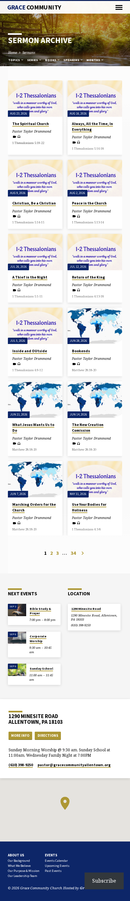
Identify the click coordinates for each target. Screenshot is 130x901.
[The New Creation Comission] (95, 399)
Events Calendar (56, 861)
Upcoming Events (57, 866)
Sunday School (41, 668)
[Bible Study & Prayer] (17, 610)
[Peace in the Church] (95, 178)
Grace (34, 7)
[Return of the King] (95, 252)
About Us (16, 855)
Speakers (71, 60)
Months (93, 60)
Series (32, 60)
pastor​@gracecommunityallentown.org (74, 764)
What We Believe (19, 866)
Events (51, 855)
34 (73, 553)
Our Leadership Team (22, 876)
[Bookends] (95, 326)
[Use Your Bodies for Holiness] (95, 479)
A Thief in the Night (29, 277)
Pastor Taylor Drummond (31, 131)
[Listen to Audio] (19, 136)
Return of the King (88, 277)
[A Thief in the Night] (35, 252)
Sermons (28, 52)
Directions (48, 735)
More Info (20, 735)
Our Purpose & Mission (23, 871)
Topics (14, 60)
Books (51, 60)
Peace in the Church (89, 203)
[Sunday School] (17, 670)
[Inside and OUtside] (35, 326)
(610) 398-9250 (81, 625)
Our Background (19, 861)
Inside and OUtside (29, 350)
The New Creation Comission (87, 427)
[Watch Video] (14, 137)
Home (12, 52)
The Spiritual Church (30, 123)
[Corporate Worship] (17, 638)
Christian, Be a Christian (34, 203)
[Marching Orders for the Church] (35, 479)
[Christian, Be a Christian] (35, 178)
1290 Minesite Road (86, 609)
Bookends (81, 350)
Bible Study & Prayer (40, 611)
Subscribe (104, 880)
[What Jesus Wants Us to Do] (35, 399)
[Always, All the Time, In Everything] (95, 98)
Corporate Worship (38, 638)
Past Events (53, 871)
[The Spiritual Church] (35, 98)
